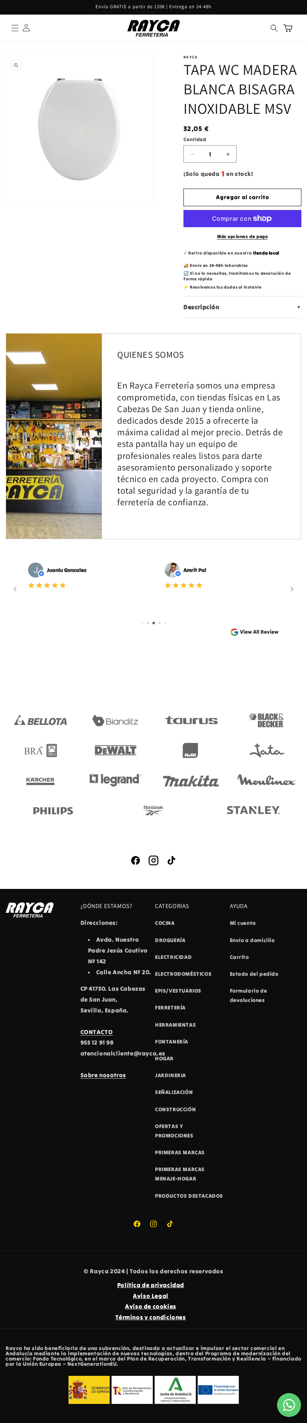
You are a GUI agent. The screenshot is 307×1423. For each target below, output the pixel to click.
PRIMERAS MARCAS (180, 1152)
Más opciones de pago (242, 236)
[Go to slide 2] (148, 623)
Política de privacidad (150, 1285)
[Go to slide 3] (153, 623)
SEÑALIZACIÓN (174, 1092)
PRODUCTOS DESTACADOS (189, 1195)
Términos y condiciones (150, 1317)
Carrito (239, 957)
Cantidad (194, 139)
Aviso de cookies (150, 1306)
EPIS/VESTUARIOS (178, 990)
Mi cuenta (243, 923)
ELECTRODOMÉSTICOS (183, 973)
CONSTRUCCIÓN (175, 1109)
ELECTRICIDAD (173, 957)
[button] (15, 28)
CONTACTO (96, 1032)
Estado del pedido (254, 973)
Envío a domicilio (252, 940)
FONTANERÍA (171, 1041)
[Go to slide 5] (164, 623)
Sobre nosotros (103, 1075)
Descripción (242, 307)
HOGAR (164, 1058)
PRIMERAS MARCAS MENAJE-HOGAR (180, 1174)
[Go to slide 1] (142, 623)
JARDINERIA (170, 1075)
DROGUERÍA (170, 940)
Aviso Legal (150, 1295)
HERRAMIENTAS (175, 1024)
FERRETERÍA (170, 1007)
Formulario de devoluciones (248, 995)
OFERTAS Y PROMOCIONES (174, 1131)
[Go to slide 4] (160, 623)
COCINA (165, 923)
